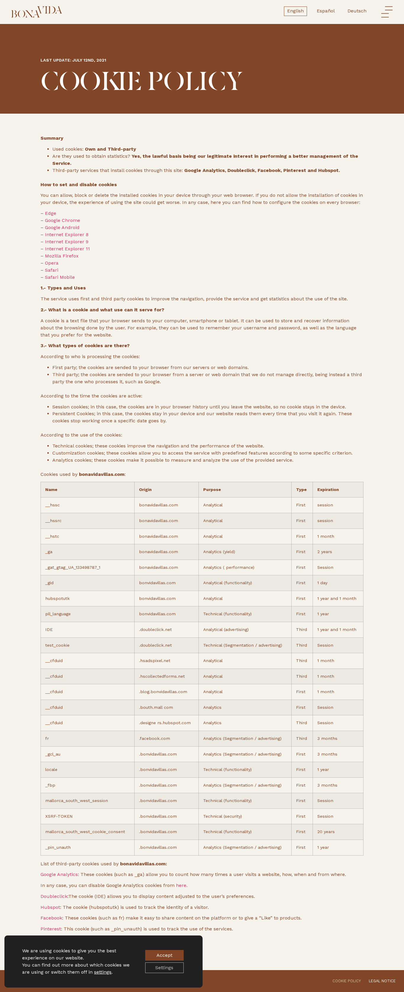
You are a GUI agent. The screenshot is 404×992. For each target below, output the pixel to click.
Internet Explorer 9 (65, 241)
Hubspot (50, 907)
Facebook (51, 918)
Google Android (61, 227)
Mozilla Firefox (61, 256)
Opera (51, 263)
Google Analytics (59, 874)
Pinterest (51, 929)
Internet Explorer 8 (65, 234)
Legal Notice (382, 981)
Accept (164, 955)
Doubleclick (54, 896)
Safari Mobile (59, 277)
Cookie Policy (346, 981)
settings (102, 972)
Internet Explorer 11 (66, 249)
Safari (50, 270)
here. (181, 885)
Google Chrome (61, 220)
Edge (49, 213)
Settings (164, 967)
